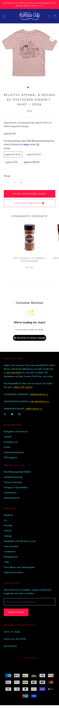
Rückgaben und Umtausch (16, 431)
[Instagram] (19, 414)
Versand (7, 436)
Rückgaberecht (10, 556)
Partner (7, 447)
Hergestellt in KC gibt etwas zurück (20, 541)
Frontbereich (10, 551)
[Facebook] (5, 414)
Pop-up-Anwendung (13, 482)
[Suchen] (49, 16)
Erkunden (8, 525)
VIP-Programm (10, 457)
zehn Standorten (14, 372)
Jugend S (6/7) (34, 154)
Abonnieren (16, 612)
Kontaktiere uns (11, 441)
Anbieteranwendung (13, 477)
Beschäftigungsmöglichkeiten (17, 471)
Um (5, 520)
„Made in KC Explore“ (23, 387)
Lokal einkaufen (11, 546)
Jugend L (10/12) (31, 162)
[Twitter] (12, 414)
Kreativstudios (10, 492)
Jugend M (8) (11, 162)
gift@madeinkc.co (33, 408)
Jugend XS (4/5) (13, 154)
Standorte (8, 515)
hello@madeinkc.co (39, 394)
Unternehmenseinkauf (13, 452)
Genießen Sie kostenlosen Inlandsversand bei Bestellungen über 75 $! (29, 4)
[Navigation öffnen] (4, 16)
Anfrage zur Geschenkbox (16, 487)
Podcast (7, 530)
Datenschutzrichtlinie (13, 572)
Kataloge (8, 535)
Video (6, 562)
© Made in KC (29, 658)
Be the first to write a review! (30, 337)
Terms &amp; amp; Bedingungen (19, 567)
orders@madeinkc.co (39, 401)
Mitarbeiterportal (11, 497)
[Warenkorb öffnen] (54, 16)
